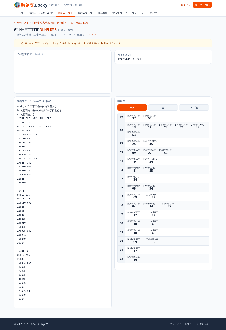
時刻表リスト (65, 13)
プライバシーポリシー (182, 324)
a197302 (91, 34)
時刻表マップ (85, 13)
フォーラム (138, 13)
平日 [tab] (132, 107)
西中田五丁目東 (79, 22)
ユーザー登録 (202, 5)
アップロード (119, 13)
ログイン (186, 5)
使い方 (153, 13)
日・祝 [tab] (194, 107)
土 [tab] (163, 107)
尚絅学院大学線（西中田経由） (49, 22)
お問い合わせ (204, 324)
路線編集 (102, 13)
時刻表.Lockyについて (41, 13)
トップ (20, 13)
